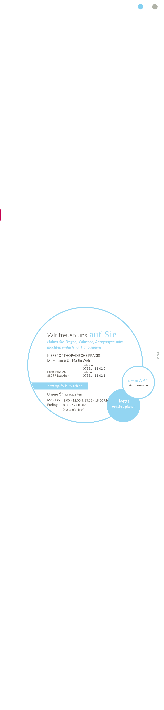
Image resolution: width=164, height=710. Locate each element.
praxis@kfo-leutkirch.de (64, 386)
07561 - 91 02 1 (94, 375)
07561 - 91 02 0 (94, 368)
